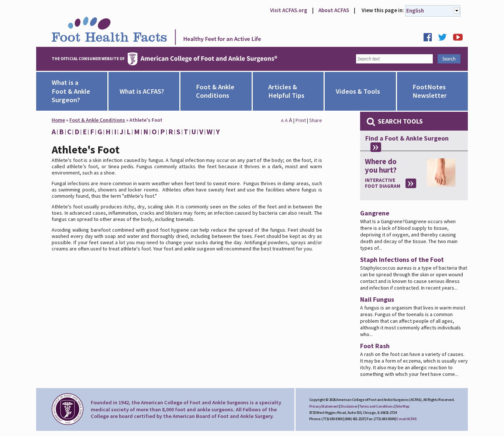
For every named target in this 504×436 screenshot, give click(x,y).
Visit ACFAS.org (288, 10)
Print (301, 120)
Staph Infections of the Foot (402, 259)
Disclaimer (349, 406)
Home (58, 120)
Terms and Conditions (376, 406)
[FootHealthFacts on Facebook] (430, 39)
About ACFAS (333, 10)
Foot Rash (375, 346)
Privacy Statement (324, 406)
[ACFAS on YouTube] (460, 39)
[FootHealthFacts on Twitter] (445, 39)
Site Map (403, 406)
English (415, 10)
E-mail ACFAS (406, 418)
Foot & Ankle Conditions (97, 120)
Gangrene (374, 213)
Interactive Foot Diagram (382, 183)
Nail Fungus (377, 299)
